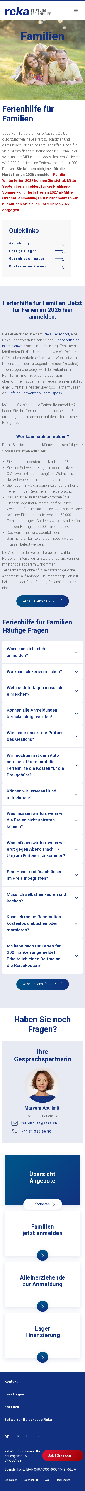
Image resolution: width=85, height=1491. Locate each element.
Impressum (63, 1480)
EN (38, 1436)
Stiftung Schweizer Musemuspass (35, 393)
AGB (47, 1480)
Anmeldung (19, 243)
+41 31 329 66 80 (36, 1131)
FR (17, 1436)
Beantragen (14, 1394)
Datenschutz (31, 1480)
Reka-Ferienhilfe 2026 (39, 601)
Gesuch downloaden (27, 258)
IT (27, 1436)
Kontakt (11, 1381)
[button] (76, 11)
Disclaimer (11, 1480)
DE (7, 1437)
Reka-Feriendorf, (57, 334)
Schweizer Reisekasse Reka (28, 1419)
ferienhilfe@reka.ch (39, 1123)
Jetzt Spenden (59, 1455)
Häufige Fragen (23, 251)
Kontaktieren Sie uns (27, 266)
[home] (26, 11)
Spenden (12, 1407)
